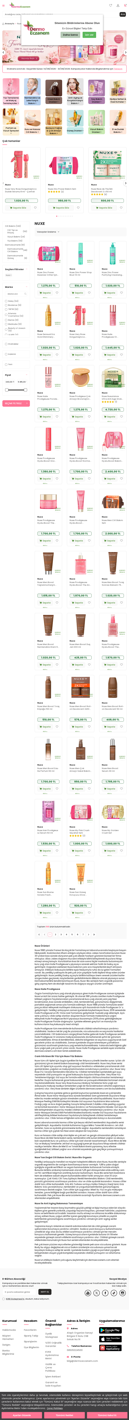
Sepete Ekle (19, 210)
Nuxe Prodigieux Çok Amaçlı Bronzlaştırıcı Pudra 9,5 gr (80, 400)
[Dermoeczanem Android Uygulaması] (107, 1333)
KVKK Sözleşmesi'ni (15, 1301)
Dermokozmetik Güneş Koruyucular (17, 261)
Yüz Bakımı (14, 243)
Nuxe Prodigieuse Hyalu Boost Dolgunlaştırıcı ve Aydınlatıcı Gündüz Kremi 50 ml (80, 524)
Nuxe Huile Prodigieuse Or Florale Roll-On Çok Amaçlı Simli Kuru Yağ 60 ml (112, 338)
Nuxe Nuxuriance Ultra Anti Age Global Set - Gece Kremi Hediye (113, 400)
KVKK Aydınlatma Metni (52, 1358)
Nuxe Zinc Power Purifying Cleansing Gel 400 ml (112, 276)
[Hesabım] (118, 5)
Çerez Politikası (55, 1408)
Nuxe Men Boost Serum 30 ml (110, 772)
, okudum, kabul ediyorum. (28, 1301)
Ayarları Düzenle (22, 1415)
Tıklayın (92, 71)
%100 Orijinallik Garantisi (53, 1347)
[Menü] (3, 5)
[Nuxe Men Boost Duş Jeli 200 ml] (80, 628)
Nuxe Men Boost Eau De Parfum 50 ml (47, 772)
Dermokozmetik (15, 247)
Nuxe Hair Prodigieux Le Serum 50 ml (47, 834)
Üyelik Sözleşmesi (51, 1338)
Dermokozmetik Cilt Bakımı (17, 252)
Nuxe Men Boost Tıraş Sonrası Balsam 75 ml (113, 586)
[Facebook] (105, 1298)
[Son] (94, 937)
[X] (96, 1298)
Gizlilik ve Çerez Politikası (50, 1370)
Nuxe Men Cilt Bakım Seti (112, 524)
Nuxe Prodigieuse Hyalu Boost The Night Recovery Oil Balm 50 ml (46, 524)
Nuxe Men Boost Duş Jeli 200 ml (80, 648)
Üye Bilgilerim (31, 1350)
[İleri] (88, 937)
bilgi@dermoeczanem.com (80, 1363)
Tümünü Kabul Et (107, 1415)
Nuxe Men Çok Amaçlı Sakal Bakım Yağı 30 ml (80, 772)
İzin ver (89, 34)
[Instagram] (122, 1298)
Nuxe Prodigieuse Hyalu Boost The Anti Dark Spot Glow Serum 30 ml (80, 586)
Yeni (10, 367)
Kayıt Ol (45, 1294)
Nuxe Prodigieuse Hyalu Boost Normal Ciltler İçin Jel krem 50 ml (80, 462)
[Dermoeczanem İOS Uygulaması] (107, 1342)
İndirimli (12, 356)
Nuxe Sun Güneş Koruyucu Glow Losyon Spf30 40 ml (80, 896)
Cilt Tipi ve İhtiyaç (17, 234)
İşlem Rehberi (53, 1379)
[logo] (19, 5)
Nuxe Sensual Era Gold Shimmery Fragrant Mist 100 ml (48, 338)
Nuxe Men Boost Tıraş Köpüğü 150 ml (48, 710)
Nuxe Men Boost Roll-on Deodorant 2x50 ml (81, 710)
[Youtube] (88, 1298)
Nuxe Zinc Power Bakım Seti (62, 191)
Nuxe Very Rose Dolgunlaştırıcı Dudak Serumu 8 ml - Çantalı (21, 193)
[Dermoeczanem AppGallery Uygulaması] (107, 1350)
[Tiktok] (114, 1298)
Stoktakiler (13, 346)
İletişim (6, 1347)
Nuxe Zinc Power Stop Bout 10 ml (81, 276)
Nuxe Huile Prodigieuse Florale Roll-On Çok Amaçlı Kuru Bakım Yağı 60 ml (47, 400)
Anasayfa (9, 23)
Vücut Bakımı (16, 239)
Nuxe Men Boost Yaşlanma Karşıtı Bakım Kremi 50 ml (46, 586)
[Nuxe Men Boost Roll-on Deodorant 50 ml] (112, 690)
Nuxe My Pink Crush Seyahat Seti (79, 834)
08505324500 (75, 1352)
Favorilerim (30, 1332)
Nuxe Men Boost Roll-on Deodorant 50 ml (113, 710)
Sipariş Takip (31, 1338)
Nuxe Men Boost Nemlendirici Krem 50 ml (48, 648)
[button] (56, 218)
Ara (123, 14)
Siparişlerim (30, 1344)
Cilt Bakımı (13, 228)
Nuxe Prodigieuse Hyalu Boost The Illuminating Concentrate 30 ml (112, 648)
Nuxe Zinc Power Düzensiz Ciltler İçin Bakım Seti (47, 276)
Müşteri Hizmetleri (8, 1340)
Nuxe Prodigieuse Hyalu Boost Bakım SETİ (111, 462)
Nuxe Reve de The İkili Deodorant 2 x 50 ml (101, 193)
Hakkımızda (9, 1332)
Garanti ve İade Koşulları (53, 1387)
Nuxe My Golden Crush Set (110, 834)
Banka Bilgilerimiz (8, 1355)
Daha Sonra (70, 34)
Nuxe (8, 187)
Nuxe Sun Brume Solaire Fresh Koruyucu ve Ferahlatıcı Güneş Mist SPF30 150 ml (46, 896)
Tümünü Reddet (64, 1415)
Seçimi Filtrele (13, 406)
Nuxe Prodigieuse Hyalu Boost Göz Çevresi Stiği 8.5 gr (46, 462)
